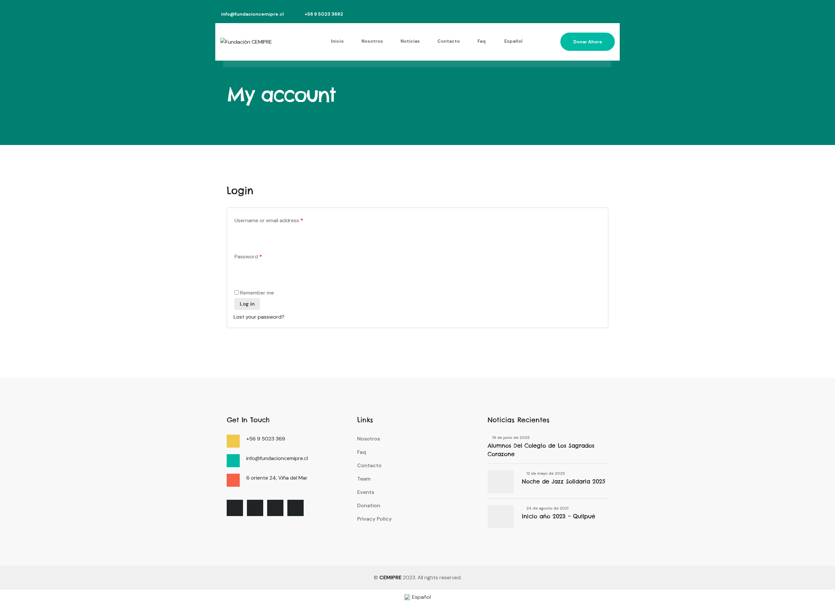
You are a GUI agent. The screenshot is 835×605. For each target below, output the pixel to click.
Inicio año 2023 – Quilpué (558, 516)
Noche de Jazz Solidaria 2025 (563, 481)
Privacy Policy (374, 518)
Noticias (410, 41)
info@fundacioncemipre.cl (252, 14)
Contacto (448, 41)
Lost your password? (259, 316)
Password (248, 256)
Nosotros (372, 41)
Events (365, 492)
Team (364, 478)
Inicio (337, 41)
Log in (247, 303)
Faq (482, 41)
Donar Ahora (587, 42)
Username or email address (269, 220)
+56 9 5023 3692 (324, 14)
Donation (368, 505)
